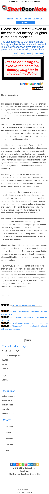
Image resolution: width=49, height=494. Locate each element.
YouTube (9, 445)
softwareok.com (8, 396)
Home (10, 19)
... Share (28, 54)
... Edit (21, 54)
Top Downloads (8, 414)
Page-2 (5, 369)
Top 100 (18, 19)
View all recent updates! (11, 356)
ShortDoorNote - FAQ (10, 351)
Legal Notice (24, 471)
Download (37, 19)
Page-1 (5, 364)
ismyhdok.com (7, 409)
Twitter (8, 433)
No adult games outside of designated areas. (30, 323)
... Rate (14, 54)
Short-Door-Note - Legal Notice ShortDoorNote (24, 474)
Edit (3, 384)
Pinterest (9, 439)
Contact (27, 19)
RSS (7, 451)
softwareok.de (7, 405)
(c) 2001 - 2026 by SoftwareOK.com (24, 468)
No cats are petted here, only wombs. (27, 305)
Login (4, 375)
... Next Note (38, 54)
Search (28, 340)
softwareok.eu (7, 400)
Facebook (9, 427)
